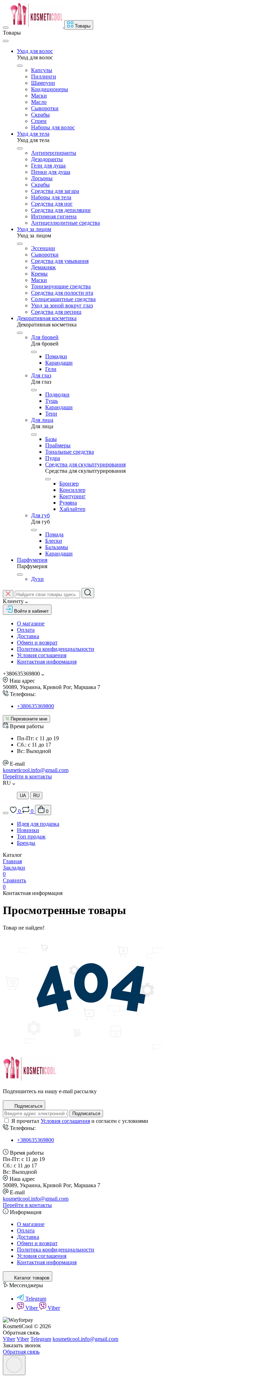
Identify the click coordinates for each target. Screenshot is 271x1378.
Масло (39, 102)
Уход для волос (35, 51)
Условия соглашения (41, 655)
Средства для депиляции (61, 210)
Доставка (28, 636)
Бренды (26, 843)
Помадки (56, 356)
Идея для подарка (38, 824)
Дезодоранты (47, 159)
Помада (54, 534)
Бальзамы (56, 547)
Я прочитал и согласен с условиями (79, 1121)
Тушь (51, 401)
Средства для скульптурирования (85, 464)
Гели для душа (48, 166)
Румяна (68, 503)
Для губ (40, 515)
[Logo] (37, 26)
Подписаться (86, 1113)
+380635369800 (35, 706)
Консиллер (72, 490)
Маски (39, 96)
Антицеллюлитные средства (65, 223)
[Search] (88, 593)
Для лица (42, 420)
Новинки (28, 830)
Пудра (52, 458)
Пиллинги (43, 76)
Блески (53, 541)
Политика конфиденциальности (55, 649)
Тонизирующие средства (61, 286)
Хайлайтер (72, 509)
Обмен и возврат (37, 643)
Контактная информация (47, 662)
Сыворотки (45, 108)
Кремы (39, 274)
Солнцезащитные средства (63, 299)
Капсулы (41, 70)
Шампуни (43, 83)
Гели (50, 369)
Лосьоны (42, 178)
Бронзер (69, 484)
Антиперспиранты (53, 153)
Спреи (39, 121)
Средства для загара (55, 191)
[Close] (5, 41)
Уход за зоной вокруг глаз (62, 305)
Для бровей (45, 337)
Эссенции (43, 248)
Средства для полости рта (62, 293)
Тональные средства (69, 452)
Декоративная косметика (47, 318)
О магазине (30, 623)
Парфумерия (32, 560)
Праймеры (58, 445)
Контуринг (72, 496)
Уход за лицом (34, 229)
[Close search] (8, 594)
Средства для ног (52, 204)
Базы (51, 439)
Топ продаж (31, 837)
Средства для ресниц (56, 312)
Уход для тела (33, 134)
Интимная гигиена (54, 216)
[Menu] (5, 27)
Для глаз (41, 375)
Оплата (26, 630)
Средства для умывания (60, 261)
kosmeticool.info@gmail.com (35, 770)
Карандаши (59, 363)
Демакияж (43, 267)
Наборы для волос (53, 127)
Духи (37, 579)
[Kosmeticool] (29, 1079)
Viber (32, 1308)
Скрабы (40, 115)
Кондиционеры (49, 89)
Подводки (57, 394)
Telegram (35, 1299)
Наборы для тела (51, 197)
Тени (51, 414)
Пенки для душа (50, 172)
